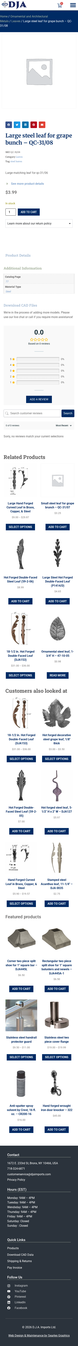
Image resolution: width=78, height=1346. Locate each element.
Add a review (39, 399)
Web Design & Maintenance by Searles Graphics (39, 1335)
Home (4, 16)
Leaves (15, 21)
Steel (8, 291)
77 (7, 281)
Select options (20, 527)
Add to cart (29, 212)
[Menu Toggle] (73, 5)
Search (67, 413)
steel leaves (16, 161)
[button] (8, 125)
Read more (58, 675)
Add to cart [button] (57, 527)
